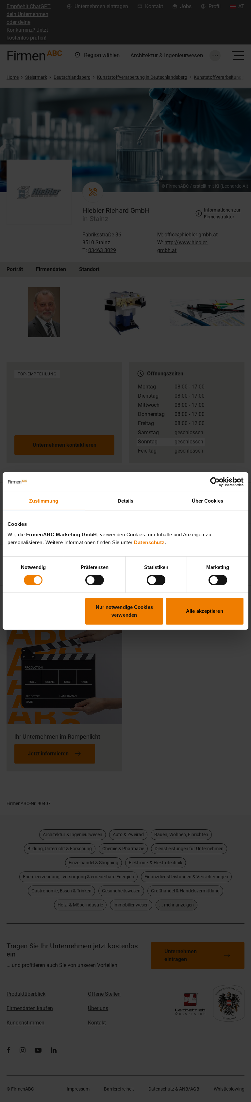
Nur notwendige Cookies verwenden (124, 611)
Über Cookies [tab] (207, 501)
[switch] (94, 580)
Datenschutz (149, 542)
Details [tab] (126, 501)
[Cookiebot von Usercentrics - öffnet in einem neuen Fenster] (214, 482)
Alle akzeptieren (204, 611)
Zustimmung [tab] (43, 501)
